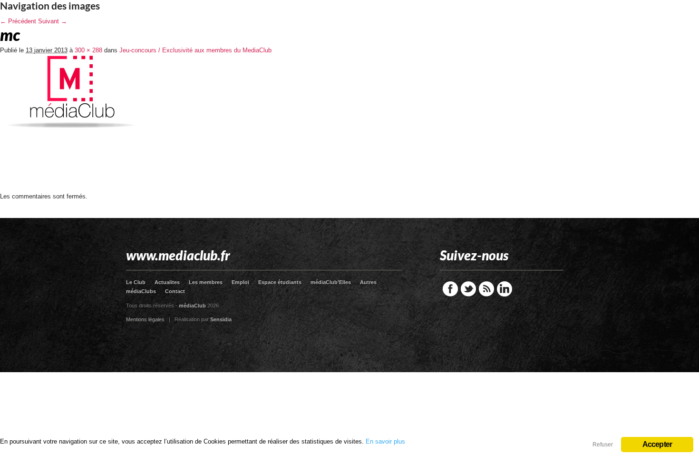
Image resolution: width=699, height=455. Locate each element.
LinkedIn (504, 289)
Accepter (657, 444)
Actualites (167, 282)
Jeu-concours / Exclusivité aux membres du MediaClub (195, 50)
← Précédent (18, 21)
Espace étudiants (279, 282)
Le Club (136, 282)
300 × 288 (88, 50)
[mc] (71, 189)
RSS (486, 289)
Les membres (206, 282)
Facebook (450, 289)
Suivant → (52, 21)
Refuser (602, 444)
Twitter (468, 289)
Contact (175, 291)
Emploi (240, 282)
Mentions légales (145, 319)
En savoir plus (385, 441)
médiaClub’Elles (331, 282)
